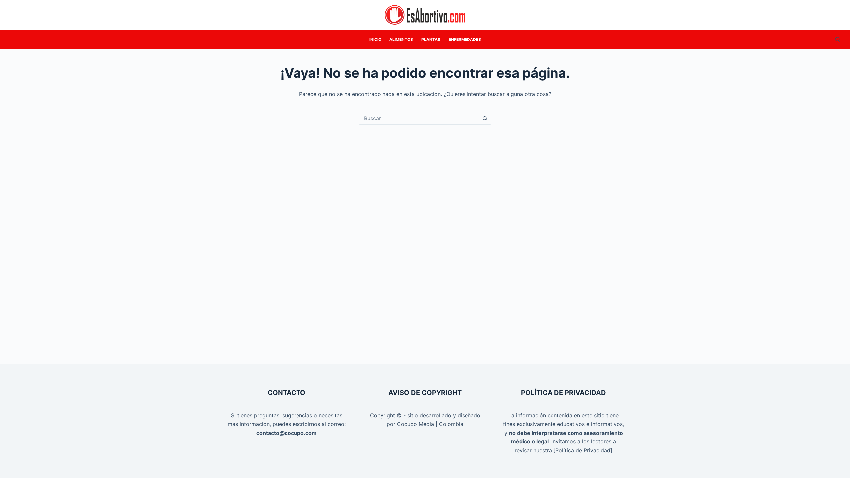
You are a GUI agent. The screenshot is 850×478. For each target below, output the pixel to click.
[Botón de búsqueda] (484, 118)
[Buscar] (837, 39)
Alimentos (401, 39)
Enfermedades (465, 39)
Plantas (430, 39)
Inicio (375, 39)
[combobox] (418, 118)
